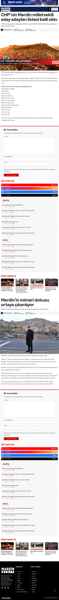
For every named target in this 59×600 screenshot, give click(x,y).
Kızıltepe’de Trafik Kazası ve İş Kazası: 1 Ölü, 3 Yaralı (17, 228)
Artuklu (34, 571)
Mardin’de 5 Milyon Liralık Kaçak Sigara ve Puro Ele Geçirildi (19, 233)
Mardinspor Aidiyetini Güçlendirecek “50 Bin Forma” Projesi (19, 262)
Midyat (34, 582)
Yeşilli (33, 591)
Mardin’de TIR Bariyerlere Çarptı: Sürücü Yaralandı (17, 216)
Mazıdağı (34, 580)
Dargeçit (34, 578)
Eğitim (19, 587)
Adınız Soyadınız (8, 156)
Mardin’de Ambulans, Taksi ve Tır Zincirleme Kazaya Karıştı (19, 211)
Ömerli (34, 587)
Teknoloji (19, 582)
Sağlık (18, 580)
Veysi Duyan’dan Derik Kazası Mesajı (13, 205)
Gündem (19, 571)
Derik (33, 576)
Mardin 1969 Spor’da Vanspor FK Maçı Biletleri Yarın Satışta (19, 268)
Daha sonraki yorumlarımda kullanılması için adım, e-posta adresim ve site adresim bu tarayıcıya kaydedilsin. (29, 170)
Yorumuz (6, 136)
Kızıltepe (34, 573)
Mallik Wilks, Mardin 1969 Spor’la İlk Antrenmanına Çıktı (18, 251)
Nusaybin (34, 585)
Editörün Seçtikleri (22, 591)
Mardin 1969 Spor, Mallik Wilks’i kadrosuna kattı (16, 256)
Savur (33, 589)
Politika (19, 578)
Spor (18, 576)
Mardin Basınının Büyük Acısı (11, 222)
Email (5, 162)
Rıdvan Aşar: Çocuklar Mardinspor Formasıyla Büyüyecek (18, 245)
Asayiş (19, 573)
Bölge (19, 585)
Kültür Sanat (20, 589)
